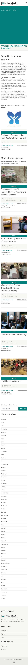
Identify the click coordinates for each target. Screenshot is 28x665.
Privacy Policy (4, 646)
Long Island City (5, 493)
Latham (3, 489)
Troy (2, 576)
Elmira (2, 461)
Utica (2, 582)
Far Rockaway (4, 464)
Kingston (3, 486)
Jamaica (3, 480)
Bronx (2, 442)
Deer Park (3, 458)
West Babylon (4, 588)
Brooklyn (3, 445)
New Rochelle (4, 505)
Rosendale (3, 560)
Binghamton (4, 429)
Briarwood (3, 435)
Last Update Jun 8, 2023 (22, 250)
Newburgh (3, 518)
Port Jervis (3, 541)
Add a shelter (4, 630)
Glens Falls (3, 470)
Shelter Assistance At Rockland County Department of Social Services (13, 192)
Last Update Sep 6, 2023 (22, 390)
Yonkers (3, 598)
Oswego (3, 531)
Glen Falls (3, 467)
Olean (2, 525)
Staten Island (4, 569)
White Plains (4, 592)
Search (23, 408)
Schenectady (4, 566)
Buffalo (3, 448)
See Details (14, 132)
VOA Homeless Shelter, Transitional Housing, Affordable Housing (10, 288)
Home (2, 10)
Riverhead (3, 550)
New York (8, 10)
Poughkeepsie (4, 544)
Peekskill (14, 10)
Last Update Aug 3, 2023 (22, 346)
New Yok (3, 509)
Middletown (4, 499)
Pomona (3, 537)
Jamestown (4, 483)
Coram (2, 454)
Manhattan (3, 496)
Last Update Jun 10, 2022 (22, 203)
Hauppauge (4, 473)
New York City (4, 515)
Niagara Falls (4, 521)
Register (3, 634)
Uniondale (3, 579)
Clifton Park (4, 451)
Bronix (2, 438)
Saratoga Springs (5, 563)
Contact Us (3, 649)
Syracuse (3, 573)
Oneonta (3, 528)
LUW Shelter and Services (11, 381)
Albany (2, 422)
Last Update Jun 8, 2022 (22, 145)
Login (2, 637)
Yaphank (3, 595)
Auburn (3, 426)
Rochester (3, 419)
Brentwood (3, 432)
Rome (2, 557)
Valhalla (3, 585)
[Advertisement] (14, 29)
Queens (3, 547)
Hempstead (4, 477)
